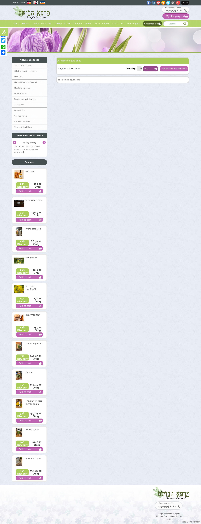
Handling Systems (22, 88)
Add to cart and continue (174, 68)
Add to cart (25, 191)
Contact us (118, 23)
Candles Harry (20, 116)
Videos (88, 23)
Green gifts (19, 110)
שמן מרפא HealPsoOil (31, 288)
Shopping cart (134, 23)
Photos (78, 23)
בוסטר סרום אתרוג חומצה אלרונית (34, 402)
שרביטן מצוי (31, 257)
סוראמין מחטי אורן (34, 343)
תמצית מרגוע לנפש (34, 200)
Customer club (151, 23)
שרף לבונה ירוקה (33, 458)
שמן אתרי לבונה (33, 314)
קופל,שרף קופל (32, 429)
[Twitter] (3, 40)
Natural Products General (25, 82)
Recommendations (22, 121)
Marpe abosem (21, 23)
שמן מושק (30, 171)
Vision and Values (42, 23)
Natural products (29, 59)
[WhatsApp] (3, 47)
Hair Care (18, 76)
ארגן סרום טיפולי (33, 228)
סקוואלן (29, 372)
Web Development (191, 521)
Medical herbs (102, 23)
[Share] (3, 52)
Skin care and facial (22, 65)
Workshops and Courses (25, 99)
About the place (64, 23)
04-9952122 (174, 10)
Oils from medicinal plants (25, 71)
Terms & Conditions (23, 127)
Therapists (19, 104)
